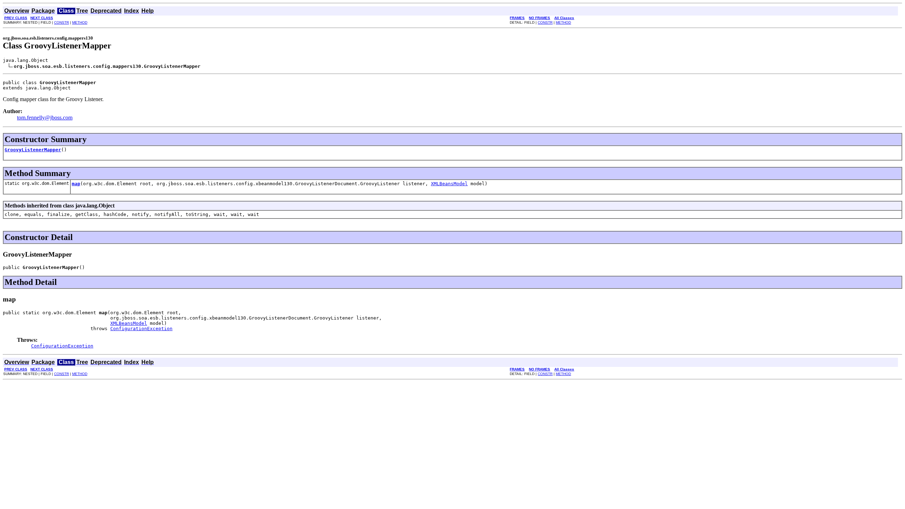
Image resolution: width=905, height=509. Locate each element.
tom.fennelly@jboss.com (44, 118)
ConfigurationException (141, 328)
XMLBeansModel (449, 183)
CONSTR (61, 22)
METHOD (79, 22)
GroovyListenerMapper (33, 149)
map (76, 183)
